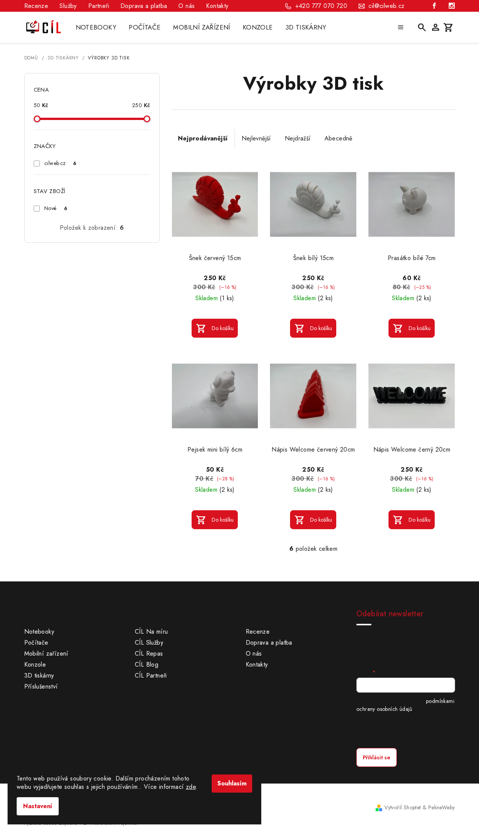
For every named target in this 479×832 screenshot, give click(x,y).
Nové (55, 208)
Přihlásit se (376, 757)
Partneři (98, 6)
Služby (67, 6)
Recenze (36, 6)
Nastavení (37, 806)
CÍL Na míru (151, 631)
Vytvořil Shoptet (402, 807)
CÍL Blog (146, 664)
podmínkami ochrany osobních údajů (405, 704)
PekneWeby (441, 807)
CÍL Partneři (151, 675)
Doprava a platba (143, 6)
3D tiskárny (39, 675)
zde (191, 786)
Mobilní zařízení (46, 653)
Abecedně (339, 138)
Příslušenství (41, 686)
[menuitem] (96, 27)
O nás (186, 6)
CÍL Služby (149, 642)
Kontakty (217, 6)
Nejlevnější (256, 138)
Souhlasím (232, 783)
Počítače (36, 642)
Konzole (35, 664)
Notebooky (39, 631)
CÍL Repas (149, 653)
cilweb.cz (60, 163)
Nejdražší (298, 138)
